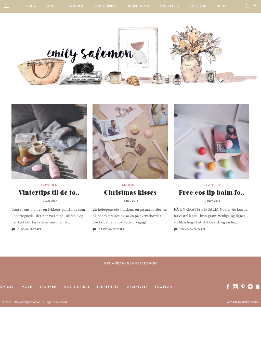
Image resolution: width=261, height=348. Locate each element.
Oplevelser (170, 6)
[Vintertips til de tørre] (49, 141)
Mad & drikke (106, 6)
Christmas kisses (130, 192)
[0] (254, 6)
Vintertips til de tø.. (49, 192)
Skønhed (75, 6)
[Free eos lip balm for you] (211, 141)
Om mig (7, 287)
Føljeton (198, 6)
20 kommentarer (192, 229)
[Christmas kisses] (130, 141)
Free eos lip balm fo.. (211, 192)
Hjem (31, 6)
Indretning (138, 6)
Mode (51, 6)
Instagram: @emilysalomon (130, 263)
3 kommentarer (29, 229)
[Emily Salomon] (130, 49)
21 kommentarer (111, 229)
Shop (221, 6)
